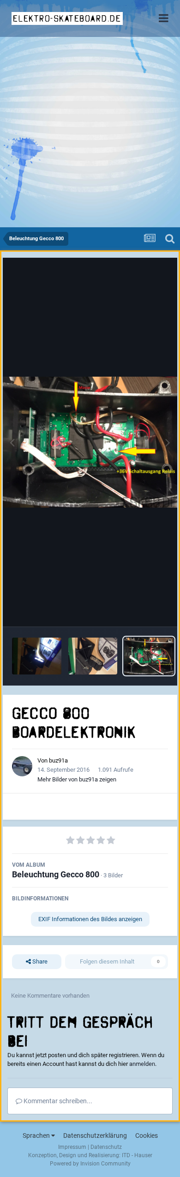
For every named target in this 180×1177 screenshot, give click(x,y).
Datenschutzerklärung (95, 1135)
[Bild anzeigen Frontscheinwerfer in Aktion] (36, 656)
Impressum (72, 1147)
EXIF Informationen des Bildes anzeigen (90, 919)
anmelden (142, 1063)
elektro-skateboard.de (67, 18)
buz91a (58, 760)
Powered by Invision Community (90, 1163)
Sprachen (37, 1135)
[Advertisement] (90, 133)
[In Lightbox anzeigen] (90, 442)
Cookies (146, 1135)
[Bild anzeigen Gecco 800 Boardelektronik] (149, 656)
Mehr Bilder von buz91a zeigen (76, 779)
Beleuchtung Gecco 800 (55, 874)
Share (39, 961)
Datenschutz (106, 1147)
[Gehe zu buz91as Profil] (22, 766)
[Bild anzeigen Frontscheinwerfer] (93, 656)
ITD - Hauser (137, 1155)
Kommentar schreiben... (57, 1101)
